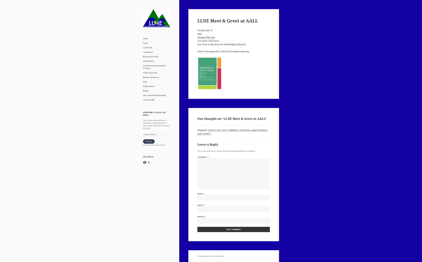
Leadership (148, 47)
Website (201, 216)
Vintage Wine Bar (206, 37)
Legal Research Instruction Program (154, 66)
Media (145, 91)
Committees (148, 52)
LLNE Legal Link (150, 73)
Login (145, 43)
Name (200, 194)
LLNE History (148, 61)
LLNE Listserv (149, 86)
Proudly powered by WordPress (210, 256)
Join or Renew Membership (154, 95)
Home (145, 38)
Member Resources (151, 77)
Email (201, 205)
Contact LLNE (149, 100)
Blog (145, 82)
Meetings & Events (151, 56)
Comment (203, 157)
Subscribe (148, 141)
